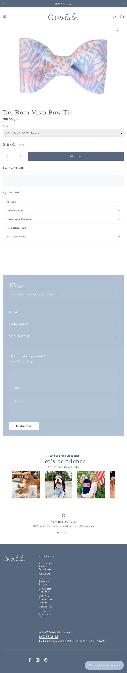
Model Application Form (46, 614)
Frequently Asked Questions (45, 566)
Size (5, 126)
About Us (44, 573)
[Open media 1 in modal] (118, 31)
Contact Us (45, 606)
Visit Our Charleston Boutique (45, 599)
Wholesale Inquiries (45, 590)
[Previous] (4, 3)
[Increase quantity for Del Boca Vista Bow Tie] (21, 156)
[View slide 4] (69, 533)
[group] (26, 484)
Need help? (14, 192)
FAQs (33, 294)
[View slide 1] (58, 533)
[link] (72, 641)
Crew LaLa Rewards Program (45, 581)
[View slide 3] (65, 533)
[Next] (122, 3)
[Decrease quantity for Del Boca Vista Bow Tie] (6, 156)
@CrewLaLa (71, 467)
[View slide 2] (62, 533)
